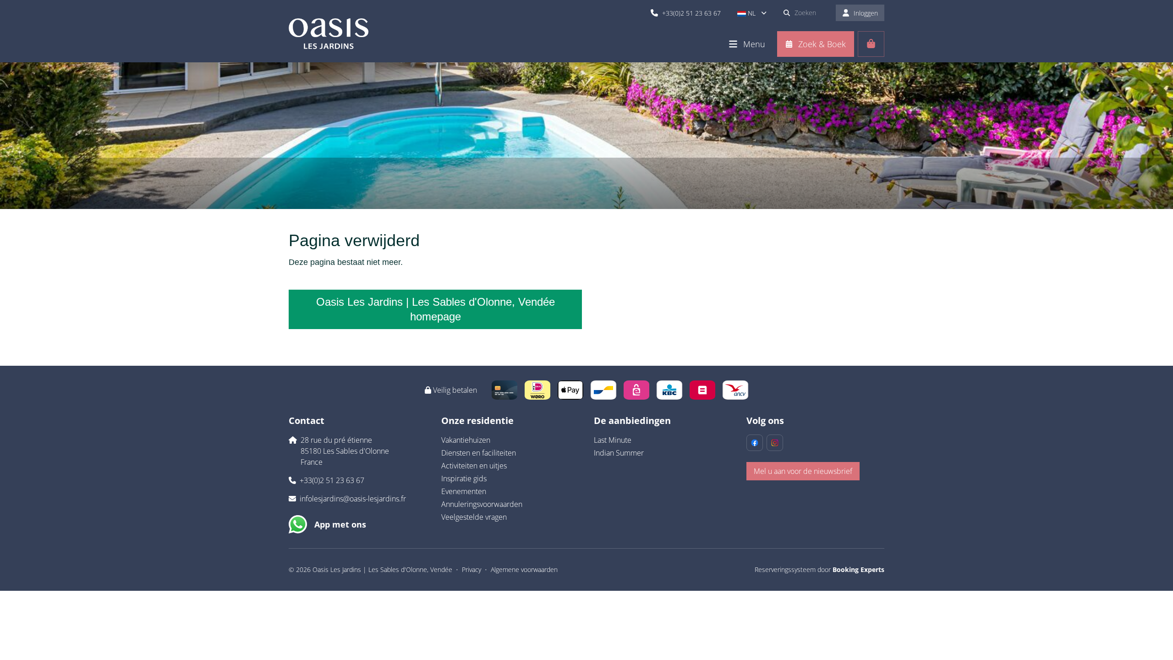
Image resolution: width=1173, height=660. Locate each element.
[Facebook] (754, 442)
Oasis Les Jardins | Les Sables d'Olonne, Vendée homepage (435, 309)
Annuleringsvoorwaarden (481, 504)
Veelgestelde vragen (474, 517)
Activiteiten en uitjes (474, 466)
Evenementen (463, 491)
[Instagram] (775, 442)
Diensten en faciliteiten (478, 453)
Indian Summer (619, 453)
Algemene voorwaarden (524, 569)
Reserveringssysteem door (819, 569)
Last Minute (612, 440)
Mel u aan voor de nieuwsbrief (803, 471)
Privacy (471, 569)
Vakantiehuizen (465, 440)
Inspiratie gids (464, 478)
